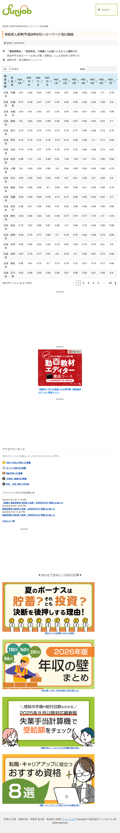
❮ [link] (73, 283)
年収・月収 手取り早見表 (17, 484)
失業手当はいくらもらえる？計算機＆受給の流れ (60, 747)
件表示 (15, 69)
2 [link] (83, 283)
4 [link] (93, 283)
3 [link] (88, 283)
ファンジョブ (69, 819)
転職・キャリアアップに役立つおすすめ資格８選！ (60, 805)
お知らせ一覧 (8, 520)
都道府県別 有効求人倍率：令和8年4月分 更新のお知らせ (28, 514)
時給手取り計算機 (14, 473)
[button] (14, 81)
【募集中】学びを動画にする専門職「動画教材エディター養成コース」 (59, 391)
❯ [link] (115, 283)
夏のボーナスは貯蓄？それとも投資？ (60, 633)
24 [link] (110, 283)
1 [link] (78, 283)
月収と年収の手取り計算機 (18, 462)
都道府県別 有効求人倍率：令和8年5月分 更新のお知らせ (28, 508)
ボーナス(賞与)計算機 (16, 467)
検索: (82, 69)
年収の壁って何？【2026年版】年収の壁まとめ (60, 690)
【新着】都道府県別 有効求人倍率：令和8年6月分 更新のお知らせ (32, 502)
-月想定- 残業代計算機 (16, 478)
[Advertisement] (60, 314)
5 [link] (98, 283)
